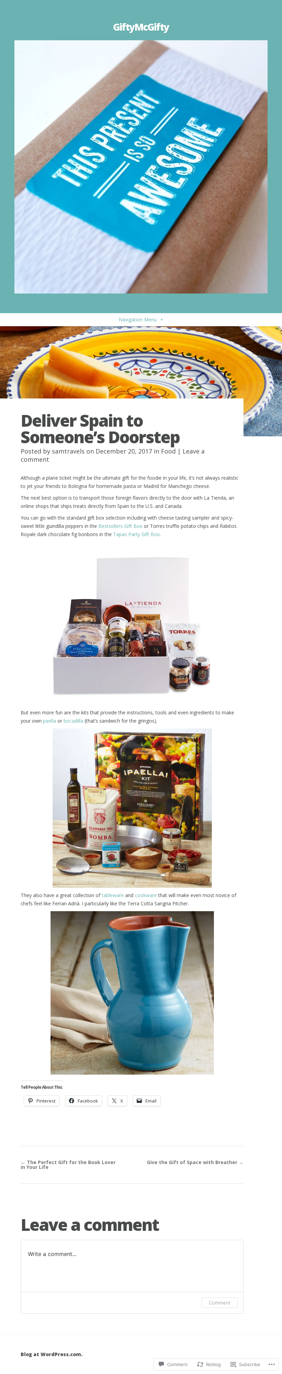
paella (49, 720)
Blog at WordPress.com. (52, 1354)
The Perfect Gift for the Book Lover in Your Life (68, 1164)
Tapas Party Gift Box (136, 534)
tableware (113, 895)
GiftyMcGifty (141, 26)
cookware (146, 895)
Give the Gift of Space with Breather (195, 1162)
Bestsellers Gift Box (120, 526)
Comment (219, 1303)
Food (168, 451)
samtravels (68, 451)
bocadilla (73, 720)
